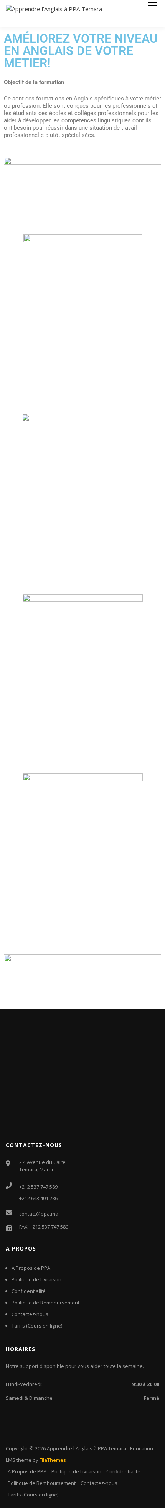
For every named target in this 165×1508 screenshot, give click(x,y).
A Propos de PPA (31, 1267)
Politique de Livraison (36, 1279)
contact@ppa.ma (38, 1213)
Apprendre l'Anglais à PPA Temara (86, 1448)
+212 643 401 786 (38, 1198)
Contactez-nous (30, 1314)
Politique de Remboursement (45, 1302)
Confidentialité (29, 1291)
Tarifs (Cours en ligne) (37, 1325)
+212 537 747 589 (38, 1186)
